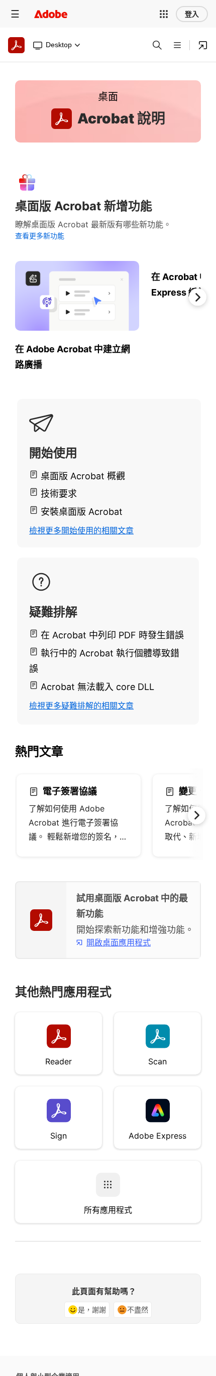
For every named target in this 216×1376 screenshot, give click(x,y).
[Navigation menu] (15, 14)
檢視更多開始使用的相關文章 (81, 530)
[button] (164, 14)
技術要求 (59, 493)
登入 (192, 14)
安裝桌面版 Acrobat (82, 511)
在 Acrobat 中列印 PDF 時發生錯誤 (112, 635)
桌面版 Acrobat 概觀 (83, 476)
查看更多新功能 (39, 235)
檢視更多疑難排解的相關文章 (81, 706)
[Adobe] (50, 14)
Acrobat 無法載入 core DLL (97, 686)
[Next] (197, 297)
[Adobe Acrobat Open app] (203, 45)
